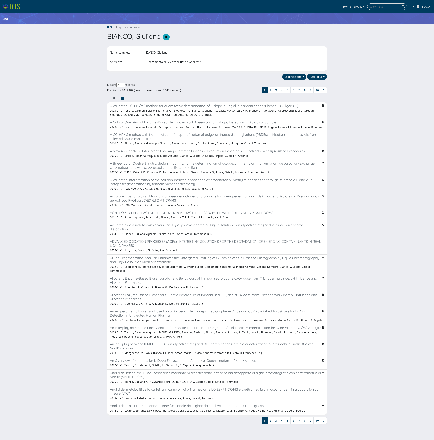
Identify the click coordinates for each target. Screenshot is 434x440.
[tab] (114, 98)
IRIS (109, 27)
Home (347, 6)
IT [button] (411, 6)
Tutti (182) (316, 77)
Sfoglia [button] (358, 6)
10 (317, 90)
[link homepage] (12, 6)
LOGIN (426, 6)
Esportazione (293, 77)
